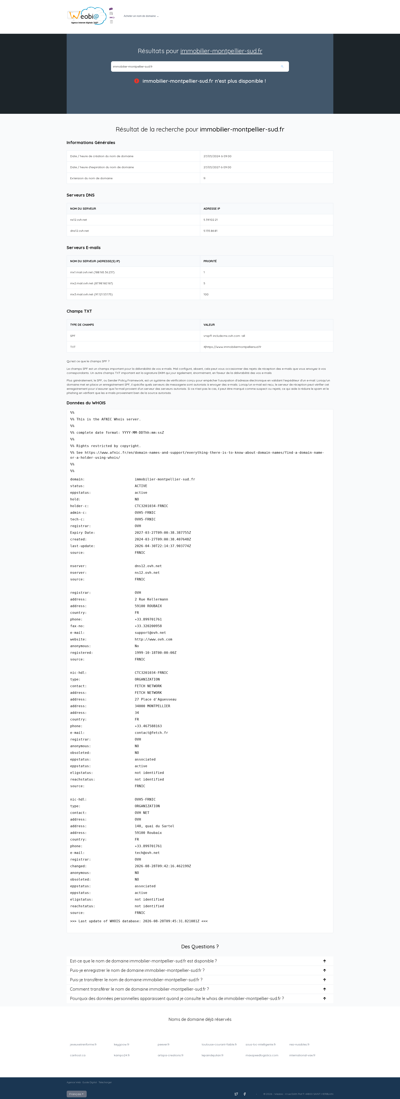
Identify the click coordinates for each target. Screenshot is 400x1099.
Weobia (278, 1093)
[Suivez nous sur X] (236, 1094)
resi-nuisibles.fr (299, 1044)
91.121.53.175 (103, 294)
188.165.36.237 (104, 272)
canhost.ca (77, 1055)
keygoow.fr (121, 1044)
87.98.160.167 (103, 283)
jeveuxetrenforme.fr (83, 1044)
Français (75, 1094)
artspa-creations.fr (171, 1055)
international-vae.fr (302, 1055)
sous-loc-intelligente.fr (261, 1044)
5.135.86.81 (211, 231)
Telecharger (105, 1082)
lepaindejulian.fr (213, 1055)
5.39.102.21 (211, 220)
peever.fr (164, 1044)
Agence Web (74, 1082)
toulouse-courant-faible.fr (219, 1044)
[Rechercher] (285, 66)
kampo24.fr (122, 1055)
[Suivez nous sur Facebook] (244, 1094)
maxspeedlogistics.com (262, 1055)
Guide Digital (89, 1082)
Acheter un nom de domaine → (141, 16)
